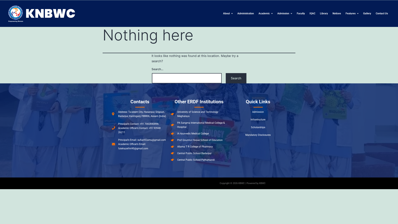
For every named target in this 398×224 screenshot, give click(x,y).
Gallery (367, 13)
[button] (228, 13)
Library (324, 13)
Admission (283, 13)
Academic (264, 13)
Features (351, 13)
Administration (245, 13)
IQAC (312, 13)
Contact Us (382, 13)
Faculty (301, 13)
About (226, 13)
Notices (337, 13)
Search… (157, 69)
